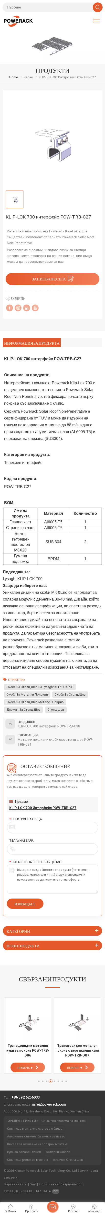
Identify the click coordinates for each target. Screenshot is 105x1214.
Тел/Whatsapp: (21, 840)
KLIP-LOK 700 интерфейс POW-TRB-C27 (42, 808)
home (13, 77)
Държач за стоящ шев (24, 709)
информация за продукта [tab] (32, 342)
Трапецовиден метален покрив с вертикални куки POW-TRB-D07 (77, 1050)
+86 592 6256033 (25, 1097)
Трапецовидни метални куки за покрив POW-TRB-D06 (27, 1050)
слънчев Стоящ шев (68, 1160)
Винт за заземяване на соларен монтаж (37, 1144)
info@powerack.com (49, 1104)
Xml (33, 1184)
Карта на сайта (15, 1184)
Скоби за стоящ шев (70, 694)
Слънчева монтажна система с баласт (35, 1128)
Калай (28, 77)
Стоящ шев (55, 709)
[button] (39, 1081)
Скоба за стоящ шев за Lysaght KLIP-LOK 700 (40, 687)
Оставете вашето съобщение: (35, 862)
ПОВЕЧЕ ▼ (25, 1067)
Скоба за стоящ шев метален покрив (35, 702)
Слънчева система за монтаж (63, 1121)
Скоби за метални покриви (27, 694)
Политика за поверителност (60, 1184)
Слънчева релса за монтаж (27, 1160)
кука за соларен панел (24, 1152)
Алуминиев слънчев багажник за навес (36, 1136)
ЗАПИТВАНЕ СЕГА (49, 278)
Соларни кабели (58, 1152)
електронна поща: (25, 819)
